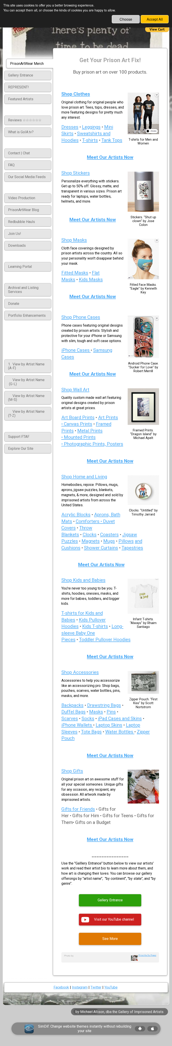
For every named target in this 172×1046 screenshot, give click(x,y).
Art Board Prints (78, 417)
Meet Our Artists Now (110, 157)
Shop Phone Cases (80, 317)
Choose (126, 19)
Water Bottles (119, 731)
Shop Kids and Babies (83, 580)
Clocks (90, 534)
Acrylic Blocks (75, 514)
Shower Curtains (101, 547)
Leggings (91, 127)
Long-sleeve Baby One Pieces (92, 633)
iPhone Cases (76, 350)
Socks (88, 718)
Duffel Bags (73, 711)
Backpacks (72, 705)
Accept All (155, 19)
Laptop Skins (109, 725)
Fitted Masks (74, 272)
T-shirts (90, 140)
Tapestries (132, 547)
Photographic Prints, (85, 444)
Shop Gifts (72, 771)
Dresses (69, 127)
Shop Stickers (75, 173)
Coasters (109, 534)
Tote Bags (91, 731)
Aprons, (102, 514)
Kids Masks (91, 279)
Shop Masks (74, 240)
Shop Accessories (80, 672)
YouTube (111, 987)
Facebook (61, 987)
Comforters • (89, 521)
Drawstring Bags (104, 705)
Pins (111, 711)
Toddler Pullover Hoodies (105, 639)
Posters (115, 444)
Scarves (69, 718)
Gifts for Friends (78, 809)
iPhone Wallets (77, 725)
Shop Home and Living (84, 476)
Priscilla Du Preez (147, 955)
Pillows (126, 541)
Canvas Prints (78, 424)
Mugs (109, 541)
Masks (96, 711)
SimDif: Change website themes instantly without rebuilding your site (84, 1028)
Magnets (91, 541)
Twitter (95, 987)
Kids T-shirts (95, 626)
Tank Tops (111, 140)
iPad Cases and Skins (120, 718)
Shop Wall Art (75, 389)
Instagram (80, 987)
